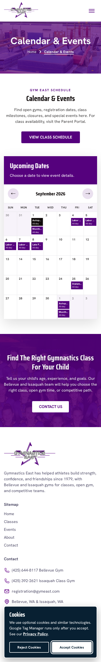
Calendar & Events (59, 52)
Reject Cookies (29, 647)
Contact (11, 545)
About (9, 537)
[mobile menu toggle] (91, 10)
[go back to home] (29, 454)
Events (10, 529)
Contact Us (50, 406)
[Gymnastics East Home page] (21, 11)
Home (32, 52)
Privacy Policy (35, 634)
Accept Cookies (72, 647)
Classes (11, 521)
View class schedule (50, 137)
